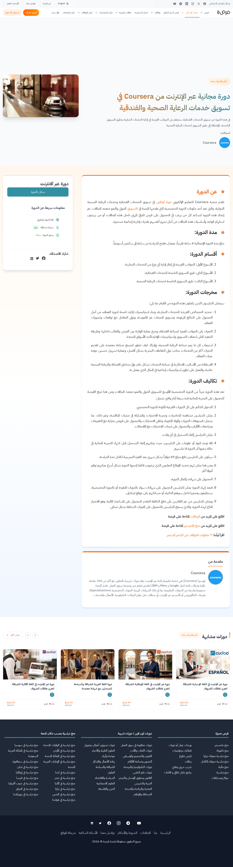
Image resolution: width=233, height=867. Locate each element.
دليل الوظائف (86, 12)
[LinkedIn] (186, 3)
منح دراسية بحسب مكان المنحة (58, 733)
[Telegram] (180, 3)
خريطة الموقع (68, 832)
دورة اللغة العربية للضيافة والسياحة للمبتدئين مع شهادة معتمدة (93, 686)
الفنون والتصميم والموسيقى (137, 756)
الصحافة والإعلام (143, 794)
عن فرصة (47, 3)
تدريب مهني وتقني (181, 767)
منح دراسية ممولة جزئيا (216, 756)
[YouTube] (174, 3)
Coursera (209, 142)
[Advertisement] (116, 859)
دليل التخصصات (106, 12)
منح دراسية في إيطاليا (27, 772)
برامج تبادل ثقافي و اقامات (177, 772)
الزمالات (194, 516)
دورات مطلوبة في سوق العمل (136, 745)
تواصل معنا (30, 3)
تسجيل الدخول (12, 12)
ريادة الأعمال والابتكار (104, 761)
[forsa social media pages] (139, 823)
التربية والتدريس (143, 783)
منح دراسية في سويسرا (26, 745)
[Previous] (35, 635)
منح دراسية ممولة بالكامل (215, 761)
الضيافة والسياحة (105, 767)
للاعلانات (145, 832)
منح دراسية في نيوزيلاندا (25, 794)
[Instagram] (192, 3)
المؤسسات (55, 12)
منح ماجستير (222, 745)
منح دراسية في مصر (65, 778)
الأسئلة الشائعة (88, 832)
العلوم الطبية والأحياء (103, 750)
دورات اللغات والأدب (141, 750)
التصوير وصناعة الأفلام (140, 761)
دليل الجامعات (69, 12)
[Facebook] (204, 3)
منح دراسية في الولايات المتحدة (59, 745)
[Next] (28, 635)
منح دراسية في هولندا (63, 800)
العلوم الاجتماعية (105, 783)
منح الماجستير (192, 525)
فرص (206, 12)
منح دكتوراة (223, 750)
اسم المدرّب (225, 133)
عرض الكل (15, 635)
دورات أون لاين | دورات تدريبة (135, 733)
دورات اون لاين (191, 12)
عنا (155, 832)
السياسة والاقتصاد (105, 778)
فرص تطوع (185, 756)
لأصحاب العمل (13, 3)
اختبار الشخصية (141, 12)
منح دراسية (222, 772)
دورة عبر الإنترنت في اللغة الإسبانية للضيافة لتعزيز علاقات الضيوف (205, 686)
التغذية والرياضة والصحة (138, 789)
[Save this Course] (225, 695)
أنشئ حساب (31, 12)
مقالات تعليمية (125, 12)
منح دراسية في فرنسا (27, 778)
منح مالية (223, 767)
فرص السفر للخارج (171, 12)
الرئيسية (165, 832)
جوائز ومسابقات (220, 778)
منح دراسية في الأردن (64, 750)
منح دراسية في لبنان (27, 767)
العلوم (111, 772)
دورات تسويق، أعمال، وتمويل (99, 745)
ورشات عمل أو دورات (180, 745)
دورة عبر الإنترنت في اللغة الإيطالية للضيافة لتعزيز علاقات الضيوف (147, 686)
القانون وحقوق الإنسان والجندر (135, 778)
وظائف (157, 12)
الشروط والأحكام (127, 832)
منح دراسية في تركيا (65, 789)
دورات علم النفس (142, 772)
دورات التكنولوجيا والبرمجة (138, 767)
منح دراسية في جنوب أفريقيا (23, 783)
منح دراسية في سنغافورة (25, 761)
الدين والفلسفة (106, 789)
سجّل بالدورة (38, 192)
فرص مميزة (222, 733)
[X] (198, 3)
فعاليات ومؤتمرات (181, 750)
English (61, 3)
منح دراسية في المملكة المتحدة (60, 756)
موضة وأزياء (108, 756)
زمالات (188, 761)
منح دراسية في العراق (27, 789)
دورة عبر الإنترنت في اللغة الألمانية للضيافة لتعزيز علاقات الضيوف (33, 686)
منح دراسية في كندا (65, 772)
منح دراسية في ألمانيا (65, 783)
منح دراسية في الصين (63, 794)
